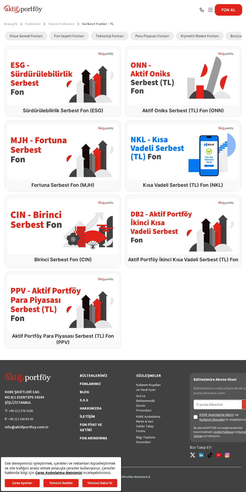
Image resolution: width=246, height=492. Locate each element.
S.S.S (84, 400)
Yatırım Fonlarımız (61, 24)
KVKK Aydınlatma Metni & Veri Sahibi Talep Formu (148, 424)
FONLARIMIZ (90, 383)
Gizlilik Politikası (224, 432)
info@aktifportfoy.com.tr (27, 427)
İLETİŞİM (87, 416)
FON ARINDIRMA (93, 438)
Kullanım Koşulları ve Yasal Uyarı (148, 387)
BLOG (84, 392)
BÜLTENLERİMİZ (93, 375)
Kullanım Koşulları (212, 419)
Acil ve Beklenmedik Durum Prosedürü (145, 403)
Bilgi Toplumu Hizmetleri (145, 440)
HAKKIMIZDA (90, 408)
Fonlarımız (33, 24)
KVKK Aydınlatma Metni (216, 415)
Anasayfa (11, 24)
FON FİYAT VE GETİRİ (91, 427)
